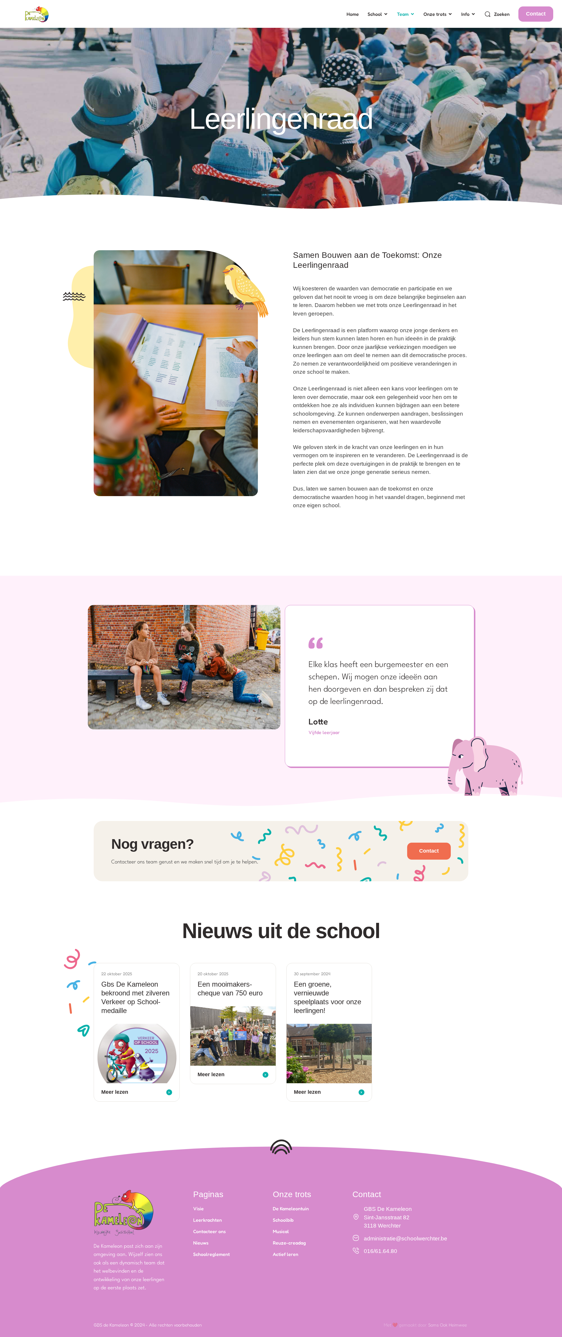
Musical (281, 1231)
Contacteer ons (209, 1231)
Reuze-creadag (289, 1243)
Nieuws (200, 1243)
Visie (198, 1208)
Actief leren (285, 1254)
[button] (385, 14)
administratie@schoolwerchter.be (405, 1238)
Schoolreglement (211, 1254)
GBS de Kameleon (111, 1325)
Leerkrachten (207, 1220)
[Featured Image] (136, 1053)
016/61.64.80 (380, 1251)
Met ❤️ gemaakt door (405, 1325)
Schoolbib (283, 1220)
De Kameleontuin (291, 1208)
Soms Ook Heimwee (447, 1325)
